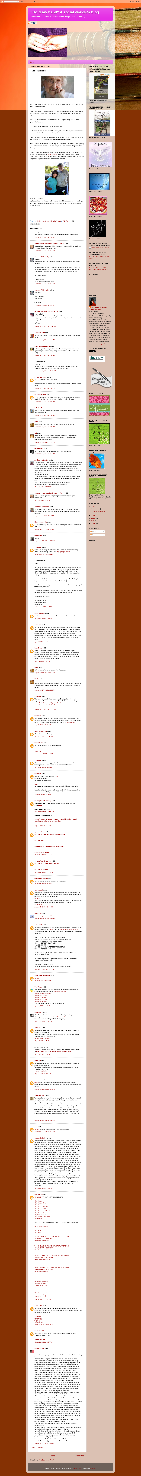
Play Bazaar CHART (41, 1207)
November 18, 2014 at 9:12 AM (44, 284)
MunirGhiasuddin (40, 522)
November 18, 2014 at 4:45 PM (44, 340)
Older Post (79, 1456)
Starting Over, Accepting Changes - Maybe (49, 243)
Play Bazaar (38, 1194)
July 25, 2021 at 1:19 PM (42, 1299)
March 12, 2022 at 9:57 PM (43, 1342)
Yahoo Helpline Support (42, 1038)
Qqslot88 (37, 1316)
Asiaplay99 (38, 925)
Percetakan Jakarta (40, 995)
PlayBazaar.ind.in (40, 1215)
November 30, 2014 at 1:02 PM (44, 427)
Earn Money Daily (40, 1283)
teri (35, 433)
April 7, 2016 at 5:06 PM (42, 642)
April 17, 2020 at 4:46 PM (42, 1006)
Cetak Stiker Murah (59, 991)
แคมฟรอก (37, 751)
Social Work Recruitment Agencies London (48, 703)
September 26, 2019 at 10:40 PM (45, 918)
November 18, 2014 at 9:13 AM (44, 305)
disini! (36, 784)
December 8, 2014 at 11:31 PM (44, 442)
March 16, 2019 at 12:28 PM (43, 872)
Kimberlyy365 (39, 1331)
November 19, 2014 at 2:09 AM (44, 355)
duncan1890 (77, 1468)
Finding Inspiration (99, 511)
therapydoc (38, 535)
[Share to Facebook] (37, 224)
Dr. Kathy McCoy (40, 377)
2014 (93, 506)
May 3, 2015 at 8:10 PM (42, 500)
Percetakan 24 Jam (40, 999)
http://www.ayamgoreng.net (44, 811)
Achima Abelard (40, 1095)
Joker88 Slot (38, 1322)
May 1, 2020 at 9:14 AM (42, 1054)
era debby (37, 1080)
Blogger (92, 1468)
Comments (95, 535)
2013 (93, 515)
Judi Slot (51, 929)
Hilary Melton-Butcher (42, 346)
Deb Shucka (38, 408)
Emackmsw (38, 648)
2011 (93, 521)
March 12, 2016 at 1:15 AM (43, 618)
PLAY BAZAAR (39, 1197)
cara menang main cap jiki (43, 916)
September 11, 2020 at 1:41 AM (44, 1089)
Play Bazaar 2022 (40, 1209)
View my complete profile (97, 344)
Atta (35, 1126)
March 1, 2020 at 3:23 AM (42, 981)
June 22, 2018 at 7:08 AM (42, 794)
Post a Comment (37, 1447)
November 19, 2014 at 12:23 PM (45, 371)
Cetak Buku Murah (59, 1017)
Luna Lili (37, 1060)
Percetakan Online (40, 1001)
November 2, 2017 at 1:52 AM (44, 754)
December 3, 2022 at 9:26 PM (44, 1443)
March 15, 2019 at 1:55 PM (43, 855)
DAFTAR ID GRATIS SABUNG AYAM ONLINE (49, 834)
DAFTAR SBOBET (40, 840)
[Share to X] (35, 224)
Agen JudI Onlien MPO (42, 975)
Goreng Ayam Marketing (42, 801)
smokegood (38, 890)
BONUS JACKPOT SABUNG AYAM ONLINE (49, 846)
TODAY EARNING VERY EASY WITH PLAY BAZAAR (51, 1236)
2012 (93, 518)
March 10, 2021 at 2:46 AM (43, 1188)
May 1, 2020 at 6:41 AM (42, 1041)
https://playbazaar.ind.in (42, 1226)
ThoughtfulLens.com (41, 506)
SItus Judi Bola (73, 929)
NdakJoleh (38, 1012)
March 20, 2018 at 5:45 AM (43, 767)
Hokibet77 (38, 1320)
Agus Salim (38, 1305)
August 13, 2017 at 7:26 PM (43, 736)
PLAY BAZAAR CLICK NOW (43, 1238)
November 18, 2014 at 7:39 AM (44, 237)
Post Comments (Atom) (46, 1460)
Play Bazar (37, 1230)
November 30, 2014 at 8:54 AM (44, 415)
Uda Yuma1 (38, 987)
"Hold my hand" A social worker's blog (65, 12)
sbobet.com (38, 904)
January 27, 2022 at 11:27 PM (44, 1324)
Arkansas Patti (39, 332)
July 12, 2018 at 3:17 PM (42, 825)
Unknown (37, 547)
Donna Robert (39, 1348)
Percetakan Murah (40, 997)
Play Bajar (37, 1232)
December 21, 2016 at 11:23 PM (45, 709)
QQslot (36, 1082)
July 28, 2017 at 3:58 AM (42, 725)
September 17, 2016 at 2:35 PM (44, 673)
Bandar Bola (64, 929)
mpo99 (36, 978)
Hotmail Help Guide (40, 1071)
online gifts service (41, 878)
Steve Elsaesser (52, 154)
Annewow (37, 625)
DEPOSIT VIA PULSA (41, 852)
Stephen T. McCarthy (41, 257)
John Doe (37, 1027)
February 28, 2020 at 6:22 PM (44, 969)
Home (32, 62)
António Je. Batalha (41, 460)
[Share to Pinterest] (39, 224)
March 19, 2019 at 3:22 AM (43, 884)
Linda (36, 421)
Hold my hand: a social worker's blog (99, 308)
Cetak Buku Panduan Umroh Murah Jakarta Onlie (53, 1051)
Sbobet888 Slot (39, 1339)
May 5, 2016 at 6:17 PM (42, 661)
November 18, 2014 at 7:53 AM (44, 251)
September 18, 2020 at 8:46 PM (44, 1120)
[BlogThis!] (33, 224)
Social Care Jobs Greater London (45, 705)
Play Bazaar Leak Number (43, 1211)
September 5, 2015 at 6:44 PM (44, 516)
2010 (93, 523)
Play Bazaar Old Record (42, 1216)
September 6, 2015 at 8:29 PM (44, 529)
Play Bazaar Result (40, 1203)
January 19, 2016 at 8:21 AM (43, 554)
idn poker (37, 898)
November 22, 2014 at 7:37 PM (44, 388)
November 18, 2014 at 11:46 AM (45, 326)
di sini (56, 776)
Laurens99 (38, 913)
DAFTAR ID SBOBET (41, 869)
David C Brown (39, 613)
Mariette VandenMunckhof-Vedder (46, 311)
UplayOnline (38, 743)
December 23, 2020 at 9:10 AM (44, 1132)
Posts (94, 531)
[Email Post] (72, 221)
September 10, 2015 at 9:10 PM (44, 541)
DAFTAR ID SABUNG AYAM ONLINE (46, 863)
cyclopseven (38, 448)
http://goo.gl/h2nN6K (63, 552)
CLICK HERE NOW (40, 1285)
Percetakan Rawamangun (42, 993)
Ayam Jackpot (39, 832)
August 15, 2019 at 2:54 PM (43, 907)
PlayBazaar (38, 1218)
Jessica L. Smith (40, 1138)
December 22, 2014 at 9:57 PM (44, 454)
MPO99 (36, 1129)
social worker (70, 722)
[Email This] (31, 224)
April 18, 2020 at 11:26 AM (43, 1021)
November (96, 509)
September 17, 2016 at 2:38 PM (44, 690)
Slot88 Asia (38, 1318)
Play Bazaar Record (40, 1213)
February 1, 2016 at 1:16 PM (43, 607)
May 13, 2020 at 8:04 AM (42, 1073)
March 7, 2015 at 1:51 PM (42, 487)
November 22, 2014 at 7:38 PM (44, 402)
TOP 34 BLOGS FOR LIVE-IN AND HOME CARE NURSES (98, 268)
